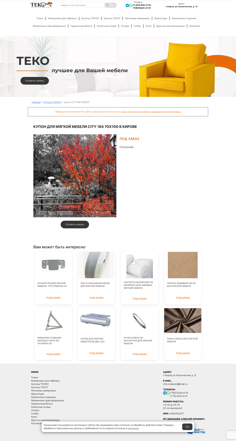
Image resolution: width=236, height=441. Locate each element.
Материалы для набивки (62, 18)
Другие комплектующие (170, 26)
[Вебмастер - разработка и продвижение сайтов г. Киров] (195, 430)
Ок (187, 426)
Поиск (111, 5)
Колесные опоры (106, 26)
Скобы (137, 26)
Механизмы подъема (184, 18)
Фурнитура (160, 18)
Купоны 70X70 (112, 18)
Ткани (39, 18)
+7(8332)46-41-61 (142, 8)
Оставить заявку (34, 80)
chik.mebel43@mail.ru (175, 384)
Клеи (149, 26)
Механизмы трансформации (49, 26)
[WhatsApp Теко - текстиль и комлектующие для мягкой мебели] (130, 6)
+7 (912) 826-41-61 (141, 5)
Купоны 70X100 (90, 18)
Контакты (194, 26)
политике (133, 428)
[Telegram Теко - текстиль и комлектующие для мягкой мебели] (127, 6)
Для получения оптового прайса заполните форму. (151, 111)
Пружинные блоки (81, 26)
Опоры (125, 26)
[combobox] (88, 5)
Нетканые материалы (137, 18)
